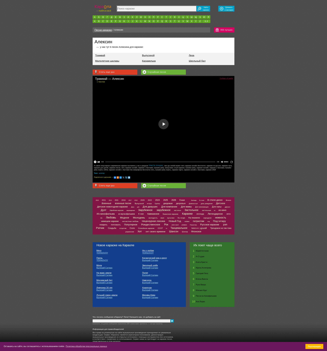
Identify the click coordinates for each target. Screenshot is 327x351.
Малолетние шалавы (107, 61)
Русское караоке (209, 224)
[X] (123, 177)
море (162, 218)
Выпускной (148, 55)
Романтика (193, 225)
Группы (157, 204)
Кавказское (153, 214)
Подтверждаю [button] (314, 346)
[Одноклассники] (118, 177)
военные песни (123, 203)
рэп (225, 224)
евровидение (130, 210)
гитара (149, 204)
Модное (124, 217)
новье (187, 221)
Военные (106, 203)
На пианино (194, 218)
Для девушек (150, 206)
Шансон (173, 231)
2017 (130, 200)
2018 (135, 200)
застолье (177, 210)
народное (207, 218)
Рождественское (150, 224)
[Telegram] (129, 177)
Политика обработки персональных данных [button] (86, 346)
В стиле (201, 200)
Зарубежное (145, 210)
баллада (193, 200)
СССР (160, 228)
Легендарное (215, 213)
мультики (170, 218)
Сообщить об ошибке (226, 78)
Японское (196, 231)
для (138, 207)
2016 (123, 200)
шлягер (101, 173)
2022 (150, 200)
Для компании (169, 206)
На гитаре (181, 218)
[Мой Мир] (120, 177)
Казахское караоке (170, 214)
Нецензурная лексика (153, 221)
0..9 (206, 21)
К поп (141, 214)
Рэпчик (100, 228)
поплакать (116, 225)
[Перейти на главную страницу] (103, 8)
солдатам (122, 228)
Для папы (216, 207)
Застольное (191, 210)
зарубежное (164, 210)
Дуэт (103, 210)
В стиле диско (215, 200)
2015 (116, 200)
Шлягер (185, 232)
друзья (227, 207)
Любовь (111, 217)
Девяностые (193, 204)
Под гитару (219, 221)
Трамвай (100, 55)
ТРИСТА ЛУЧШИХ (156, 166)
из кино (222, 210)
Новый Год (175, 221)
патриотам (198, 221)
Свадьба (112, 228)
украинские (129, 232)
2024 (157, 200)
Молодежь (139, 217)
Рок (166, 224)
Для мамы (186, 206)
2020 (143, 200)
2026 (173, 200)
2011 (104, 200)
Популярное (130, 224)
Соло (132, 228)
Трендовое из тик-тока (220, 228)
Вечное (228, 200)
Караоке (187, 213)
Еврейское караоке (117, 210)
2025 (165, 200)
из (214, 210)
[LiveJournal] (126, 177)
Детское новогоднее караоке (112, 206)
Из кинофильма (106, 213)
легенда (200, 214)
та (166, 228)
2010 (97, 200)
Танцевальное (179, 228)
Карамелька (149, 61)
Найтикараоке (206, 8)
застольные (206, 210)
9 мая (182, 200)
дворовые (181, 203)
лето (228, 214)
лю (101, 218)
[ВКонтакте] (115, 177)
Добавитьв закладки (229, 8)
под (208, 221)
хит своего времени (155, 231)
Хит (140, 231)
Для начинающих (202, 207)
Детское (220, 203)
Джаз (132, 207)
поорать (103, 224)
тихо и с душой (199, 228)
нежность (220, 217)
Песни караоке (103, 30)
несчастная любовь (130, 221)
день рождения (207, 204)
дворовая (168, 203)
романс (184, 225)
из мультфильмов (126, 214)
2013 (110, 200)
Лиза (191, 55)
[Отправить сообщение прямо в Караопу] (172, 320)
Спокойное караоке (146, 228)
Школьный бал (197, 61)
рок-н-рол (175, 225)
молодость (153, 218)
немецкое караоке (110, 221)
